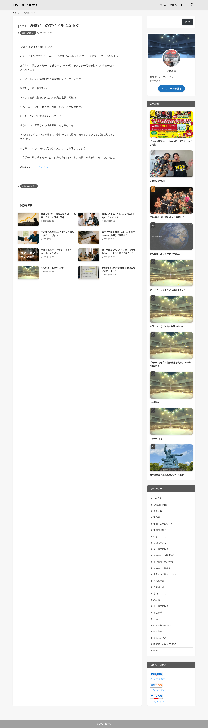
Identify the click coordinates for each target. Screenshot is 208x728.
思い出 (156, 599)
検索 (187, 22)
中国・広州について (163, 523)
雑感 (155, 650)
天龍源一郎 (158, 587)
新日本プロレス (160, 606)
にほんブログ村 (157, 679)
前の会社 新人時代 (163, 562)
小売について (159, 593)
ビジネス (43, 167)
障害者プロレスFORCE (164, 644)
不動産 (156, 517)
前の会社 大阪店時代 (164, 555)
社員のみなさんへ (28, 33)
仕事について (159, 536)
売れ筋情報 (158, 581)
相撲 (155, 619)
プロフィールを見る (171, 88)
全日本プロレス (160, 549)
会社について (159, 542)
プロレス (157, 511)
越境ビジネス (159, 638)
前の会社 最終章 (162, 568)
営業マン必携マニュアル (165, 574)
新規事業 (157, 612)
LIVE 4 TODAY (25, 5)
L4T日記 (157, 498)
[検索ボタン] (192, 5)
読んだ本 (157, 631)
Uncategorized (160, 505)
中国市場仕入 (159, 530)
